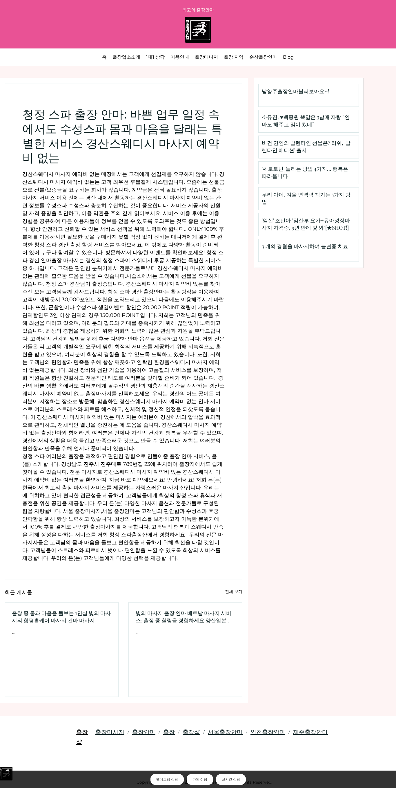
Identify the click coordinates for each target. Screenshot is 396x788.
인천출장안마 (267, 731)
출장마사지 (109, 731)
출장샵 (191, 731)
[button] (233, 57)
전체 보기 (233, 591)
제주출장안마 (310, 731)
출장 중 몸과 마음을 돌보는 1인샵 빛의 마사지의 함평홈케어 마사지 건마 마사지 (61, 617)
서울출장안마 (225, 731)
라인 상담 (199, 779)
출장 (169, 731)
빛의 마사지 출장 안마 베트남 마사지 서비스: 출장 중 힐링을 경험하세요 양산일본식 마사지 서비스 (184, 617)
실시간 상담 (231, 779)
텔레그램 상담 (167, 779)
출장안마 (143, 731)
